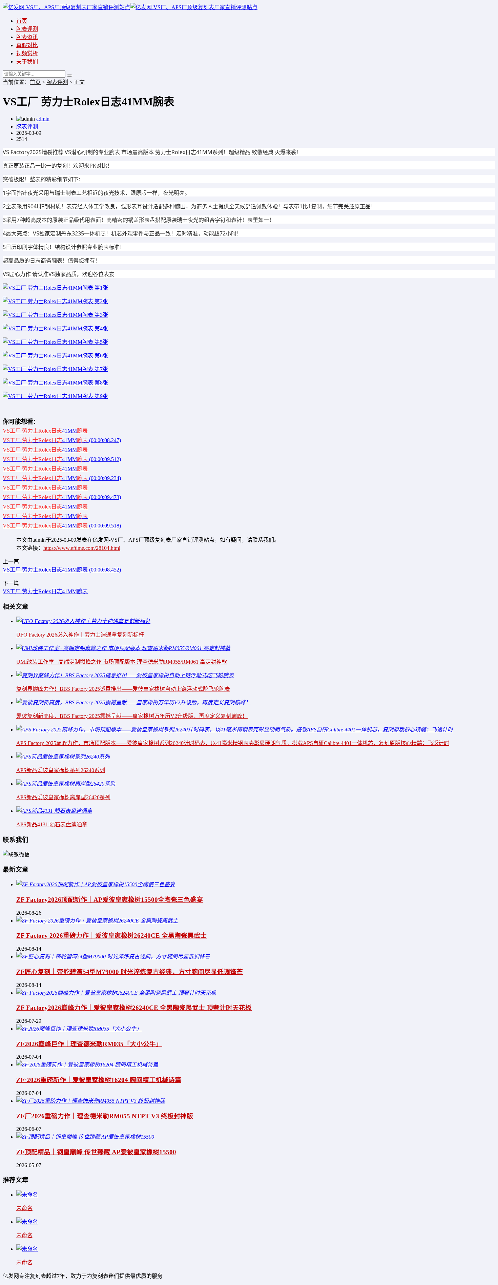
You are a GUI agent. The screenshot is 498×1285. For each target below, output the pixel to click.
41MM (45, 431)
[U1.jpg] (55, 328)
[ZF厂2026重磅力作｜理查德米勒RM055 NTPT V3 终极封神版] (90, 1101)
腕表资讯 (27, 37)
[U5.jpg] (55, 315)
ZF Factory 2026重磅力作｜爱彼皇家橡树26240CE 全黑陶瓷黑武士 (111, 935)
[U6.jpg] (55, 369)
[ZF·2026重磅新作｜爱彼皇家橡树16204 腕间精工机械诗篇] (87, 1065)
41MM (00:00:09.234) (62, 478)
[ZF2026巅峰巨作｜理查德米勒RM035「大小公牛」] (79, 1029)
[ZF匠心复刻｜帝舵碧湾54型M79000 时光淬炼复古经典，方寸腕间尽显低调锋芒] (113, 956)
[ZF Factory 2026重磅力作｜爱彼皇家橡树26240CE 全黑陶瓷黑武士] (97, 921)
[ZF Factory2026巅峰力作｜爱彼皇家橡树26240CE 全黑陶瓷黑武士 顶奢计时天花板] (116, 993)
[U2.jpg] (55, 301)
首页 (21, 21)
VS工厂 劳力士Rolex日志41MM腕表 (45, 591)
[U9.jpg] (55, 396)
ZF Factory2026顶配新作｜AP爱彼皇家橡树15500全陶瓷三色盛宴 (109, 899)
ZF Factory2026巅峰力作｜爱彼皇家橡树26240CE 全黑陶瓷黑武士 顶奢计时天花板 (134, 1007)
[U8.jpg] (55, 383)
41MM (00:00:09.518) (62, 525)
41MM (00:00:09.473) (62, 497)
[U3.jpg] (55, 288)
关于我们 (27, 61)
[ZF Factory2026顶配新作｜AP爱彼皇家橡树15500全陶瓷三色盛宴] (95, 884)
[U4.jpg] (55, 342)
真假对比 (27, 45)
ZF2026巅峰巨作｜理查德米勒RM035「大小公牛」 (89, 1044)
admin (42, 119)
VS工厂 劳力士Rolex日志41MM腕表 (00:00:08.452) (62, 570)
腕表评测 (27, 29)
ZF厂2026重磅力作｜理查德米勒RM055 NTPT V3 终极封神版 (104, 1116)
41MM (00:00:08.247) (62, 440)
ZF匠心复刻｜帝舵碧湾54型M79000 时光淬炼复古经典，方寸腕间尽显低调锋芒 (129, 971)
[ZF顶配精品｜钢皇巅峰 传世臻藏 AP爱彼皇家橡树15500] (85, 1137)
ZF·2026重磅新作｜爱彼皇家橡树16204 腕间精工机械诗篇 (98, 1079)
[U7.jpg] (55, 355)
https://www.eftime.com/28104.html (81, 548)
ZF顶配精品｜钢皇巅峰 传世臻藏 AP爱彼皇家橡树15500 (96, 1152)
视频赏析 (27, 53)
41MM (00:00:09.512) (62, 459)
